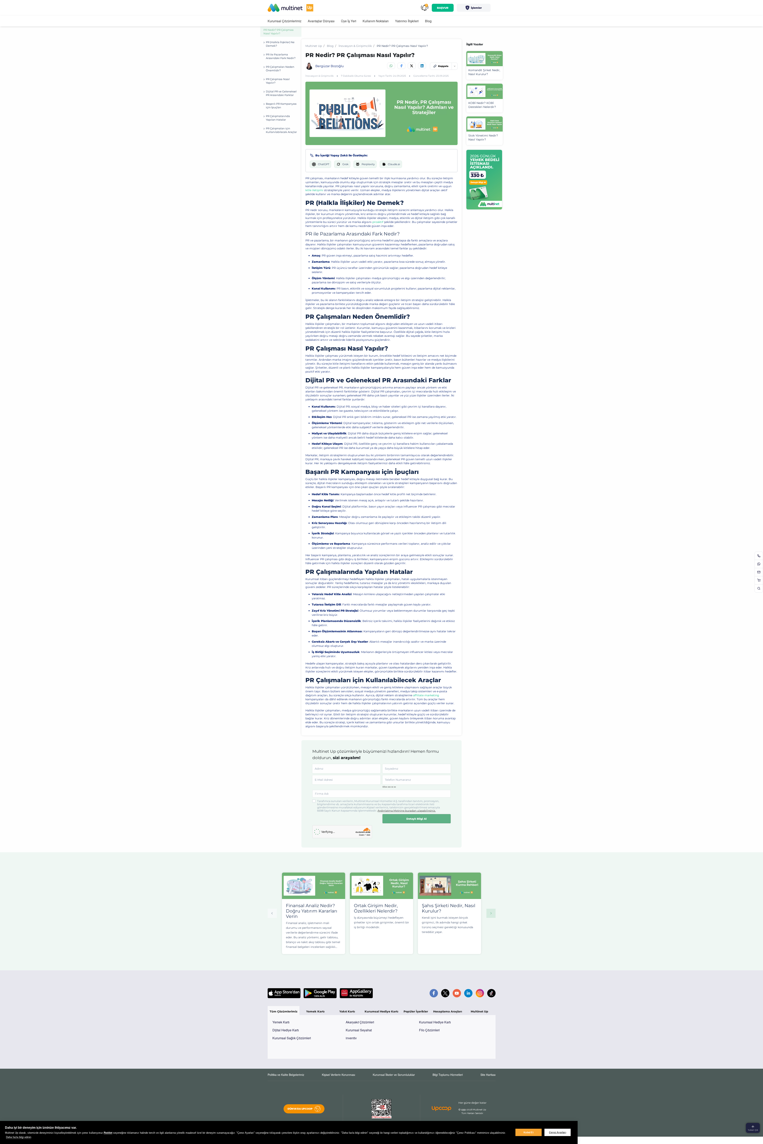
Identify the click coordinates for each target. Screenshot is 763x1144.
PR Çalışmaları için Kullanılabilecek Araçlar (281, 130)
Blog (428, 21)
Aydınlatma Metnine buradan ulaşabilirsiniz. (407, 810)
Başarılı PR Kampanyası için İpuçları (281, 105)
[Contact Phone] (759, 556)
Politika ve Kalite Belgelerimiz (286, 1075)
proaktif (377, 222)
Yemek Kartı (281, 1022)
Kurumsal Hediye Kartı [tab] (381, 1011)
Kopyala (443, 66)
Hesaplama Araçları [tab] (447, 1011)
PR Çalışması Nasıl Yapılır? (278, 80)
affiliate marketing (426, 695)
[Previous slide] (272, 913)
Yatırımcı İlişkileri (407, 21)
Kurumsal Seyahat (359, 1030)
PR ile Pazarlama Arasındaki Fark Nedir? (280, 56)
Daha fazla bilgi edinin (18, 1137)
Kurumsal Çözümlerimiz (284, 21)
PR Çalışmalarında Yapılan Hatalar (278, 117)
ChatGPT (323, 164)
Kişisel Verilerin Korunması (338, 1075)
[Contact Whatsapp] (759, 564)
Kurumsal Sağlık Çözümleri (291, 1038)
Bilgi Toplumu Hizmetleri (448, 1075)
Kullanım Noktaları (376, 21)
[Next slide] (491, 913)
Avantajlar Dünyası (321, 21)
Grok (345, 164)
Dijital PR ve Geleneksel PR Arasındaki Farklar (281, 93)
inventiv (351, 1038)
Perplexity (368, 164)
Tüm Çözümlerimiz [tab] (283, 1011)
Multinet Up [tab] (479, 1011)
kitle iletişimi (314, 190)
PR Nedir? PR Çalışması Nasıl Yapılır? (278, 31)
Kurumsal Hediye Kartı (435, 1022)
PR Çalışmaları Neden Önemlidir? (280, 68)
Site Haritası (488, 1075)
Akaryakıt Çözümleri (360, 1022)
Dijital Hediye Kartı (285, 1030)
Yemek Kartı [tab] (315, 1011)
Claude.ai (394, 164)
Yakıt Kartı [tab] (347, 1011)
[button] (474, 8)
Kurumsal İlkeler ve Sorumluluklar (394, 1075)
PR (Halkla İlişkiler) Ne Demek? (280, 44)
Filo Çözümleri (429, 1030)
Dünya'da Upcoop (300, 1108)
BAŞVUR (442, 7)
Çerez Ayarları (557, 1132)
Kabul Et (529, 1132)
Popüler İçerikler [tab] (416, 1011)
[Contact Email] (759, 572)
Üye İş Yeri (348, 21)
